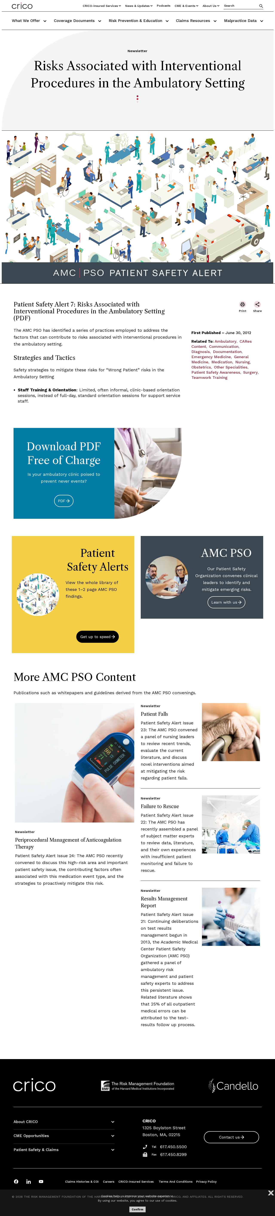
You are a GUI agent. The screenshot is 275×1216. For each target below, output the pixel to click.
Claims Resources (193, 20)
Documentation (227, 351)
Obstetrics (201, 367)
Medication (221, 362)
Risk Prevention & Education (136, 20)
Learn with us (224, 602)
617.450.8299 (173, 1154)
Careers (108, 1181)
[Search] (261, 6)
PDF (61, 501)
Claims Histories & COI (82, 1181)
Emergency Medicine (211, 357)
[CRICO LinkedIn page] (28, 1181)
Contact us (229, 1137)
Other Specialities (231, 367)
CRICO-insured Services (100, 6)
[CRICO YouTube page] (41, 1181)
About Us (209, 6)
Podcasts (163, 5)
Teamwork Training (209, 377)
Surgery (250, 372)
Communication (223, 346)
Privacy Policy (206, 1181)
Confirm (137, 1209)
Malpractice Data (241, 20)
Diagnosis (200, 351)
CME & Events (185, 6)
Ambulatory (226, 341)
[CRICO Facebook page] (16, 1181)
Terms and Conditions (175, 1181)
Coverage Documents (75, 20)
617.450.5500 (173, 1146)
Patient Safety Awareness (215, 372)
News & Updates (137, 6)
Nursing (242, 362)
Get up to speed (95, 636)
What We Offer (26, 20)
